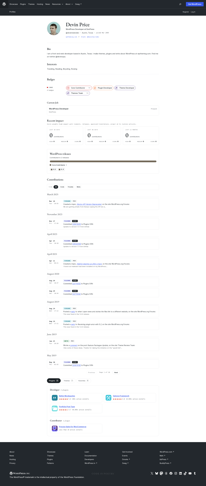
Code (62, 187)
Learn (87, 452)
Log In (193, 12)
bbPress (164, 459)
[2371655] (76, 284)
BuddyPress (165, 463)
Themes (68, 381)
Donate (126, 459)
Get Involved (127, 452)
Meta (78, 187)
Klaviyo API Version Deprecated (89, 204)
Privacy (12, 463)
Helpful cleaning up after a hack (89, 264)
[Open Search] (180, 4)
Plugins (53, 381)
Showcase (51, 452)
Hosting (13, 459)
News (12, 456)
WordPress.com (167, 452)
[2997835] (76, 224)
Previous (91, 372)
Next (116, 372)
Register (186, 12)
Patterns (50, 463)
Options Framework (121, 396)
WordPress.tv (91, 463)
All (56, 187)
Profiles (12, 12)
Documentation (91, 456)
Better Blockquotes (67, 396)
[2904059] (76, 244)
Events (125, 456)
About (12, 452)
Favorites (83, 381)
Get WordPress (194, 4)
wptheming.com (72, 37)
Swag (125, 463)
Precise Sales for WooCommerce (72, 427)
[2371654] (76, 294)
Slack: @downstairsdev (90, 37)
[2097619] (76, 365)
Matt (162, 456)
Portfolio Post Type (67, 407)
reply (73, 312)
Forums (70, 187)
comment (73, 345)
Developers (89, 459)
